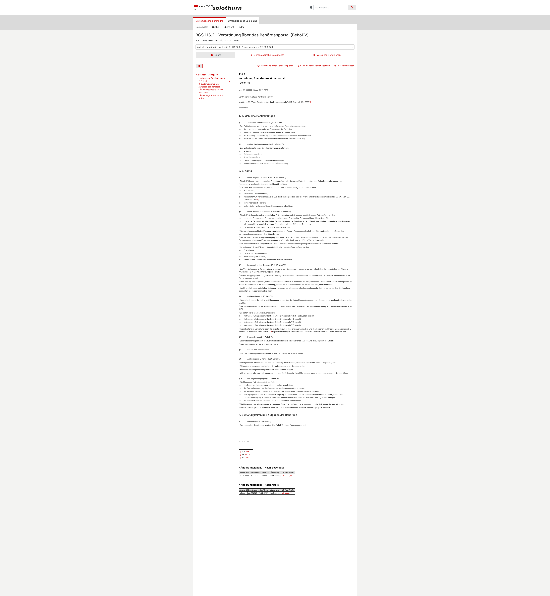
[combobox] (275, 47)
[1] (310, 102)
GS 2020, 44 (287, 476)
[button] (311, 7)
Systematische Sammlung (209, 20)
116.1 (248, 452)
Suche (215, 27)
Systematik (202, 27)
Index (241, 27)
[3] (271, 331)
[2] (257, 199)
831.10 (247, 454)
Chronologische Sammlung (242, 20)
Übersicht (228, 27)
